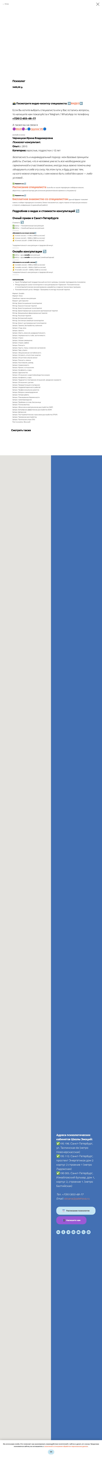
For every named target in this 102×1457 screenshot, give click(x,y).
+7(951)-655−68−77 (24, 118)
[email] (78, 1232)
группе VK (37, 129)
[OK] (63, 1232)
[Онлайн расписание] (73, 1232)
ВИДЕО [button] (75, 103)
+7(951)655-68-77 (72, 1194)
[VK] (58, 1232)
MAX (19, 129)
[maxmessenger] (89, 1232)
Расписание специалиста (29, 187)
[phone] (84, 1232)
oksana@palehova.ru (77, 1198)
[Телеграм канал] (68, 1232)
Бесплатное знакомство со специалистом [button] (40, 199)
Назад (7, 4)
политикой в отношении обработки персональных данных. (66, 1446)
